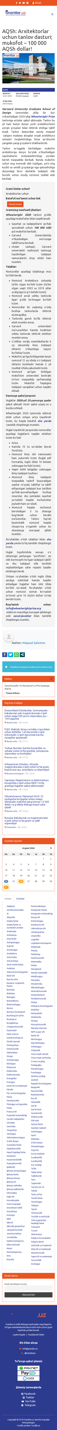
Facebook (30, 1393)
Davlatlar (20, 899)
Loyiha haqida (19, 1334)
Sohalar (8, 899)
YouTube (30, 1401)
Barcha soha (12, 723)
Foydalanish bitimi (36, 1334)
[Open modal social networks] (22, 654)
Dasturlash (11, 827)
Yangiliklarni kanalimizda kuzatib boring (31, 667)
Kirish (38, 2)
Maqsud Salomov (34, 643)
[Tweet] (10, 654)
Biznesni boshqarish (15, 773)
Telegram (30, 1405)
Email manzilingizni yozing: (16, 1284)
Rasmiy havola (15, 204)
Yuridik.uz (35, 1425)
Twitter (30, 1397)
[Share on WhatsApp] (16, 654)
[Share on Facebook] (4, 654)
